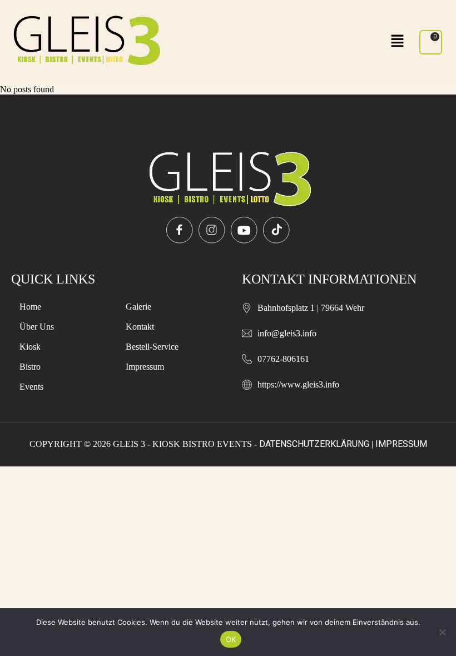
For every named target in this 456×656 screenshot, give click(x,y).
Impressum (145, 366)
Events (31, 386)
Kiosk (30, 346)
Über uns (36, 326)
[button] (397, 42)
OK (231, 639)
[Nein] (442, 632)
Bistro (30, 366)
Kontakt (140, 326)
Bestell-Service (152, 346)
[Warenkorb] (430, 42)
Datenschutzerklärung (314, 444)
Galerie (138, 306)
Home (30, 306)
